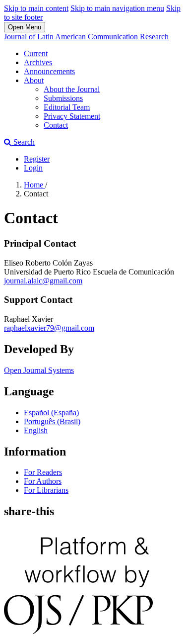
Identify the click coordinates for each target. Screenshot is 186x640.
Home (34, 185)
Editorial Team (67, 107)
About (34, 80)
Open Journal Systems (39, 370)
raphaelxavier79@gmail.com (49, 328)
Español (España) (51, 412)
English (36, 430)
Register (37, 159)
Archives (38, 62)
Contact (56, 125)
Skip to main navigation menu (117, 8)
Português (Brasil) (52, 421)
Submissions (63, 98)
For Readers (43, 472)
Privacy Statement (72, 116)
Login (33, 168)
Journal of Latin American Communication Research (86, 36)
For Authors (43, 481)
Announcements (49, 71)
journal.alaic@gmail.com (43, 280)
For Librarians (46, 490)
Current (36, 53)
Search (23, 142)
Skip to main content (36, 8)
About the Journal (72, 89)
